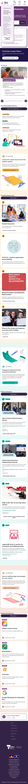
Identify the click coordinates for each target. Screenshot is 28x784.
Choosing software (11, 43)
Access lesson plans (9, 58)
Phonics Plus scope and (14, 37)
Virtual (7, 483)
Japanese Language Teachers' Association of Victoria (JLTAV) (14, 517)
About (12, 723)
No (14, 718)
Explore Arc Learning (10, 170)
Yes (9, 718)
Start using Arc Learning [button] (7, 38)
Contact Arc (14, 728)
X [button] (11, 6)
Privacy (13, 736)
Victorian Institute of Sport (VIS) (9, 433)
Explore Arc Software (10, 588)
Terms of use (14, 731)
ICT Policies (14, 725)
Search (23, 22)
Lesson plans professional (14, 35)
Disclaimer (13, 733)
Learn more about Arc (13, 109)
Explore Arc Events (9, 382)
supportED (5, 558)
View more (13, 198)
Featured (4, 619)
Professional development (13, 40)
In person (8, 399)
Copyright (13, 739)
